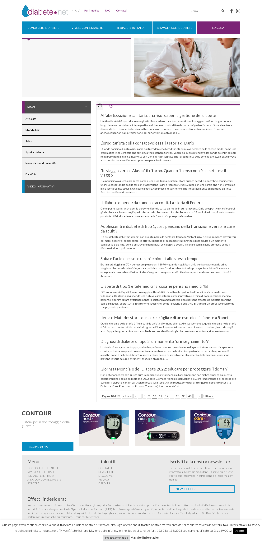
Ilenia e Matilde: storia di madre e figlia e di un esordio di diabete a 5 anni (164, 317)
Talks (29, 141)
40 (189, 396)
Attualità (31, 118)
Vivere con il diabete (87, 27)
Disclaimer (106, 475)
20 (177, 396)
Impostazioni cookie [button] (116, 537)
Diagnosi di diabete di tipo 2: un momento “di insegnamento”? (154, 341)
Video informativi (41, 186)
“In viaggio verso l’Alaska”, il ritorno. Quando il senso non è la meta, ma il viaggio (163, 172)
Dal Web (31, 174)
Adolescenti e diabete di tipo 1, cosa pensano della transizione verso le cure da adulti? (168, 228)
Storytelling (33, 129)
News (31, 107)
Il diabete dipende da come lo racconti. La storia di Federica (153, 202)
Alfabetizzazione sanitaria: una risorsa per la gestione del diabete (158, 115)
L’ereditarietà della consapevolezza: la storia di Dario (147, 142)
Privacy (104, 479)
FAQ (107, 10)
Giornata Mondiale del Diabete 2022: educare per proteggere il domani (164, 368)
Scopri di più (38, 446)
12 (166, 396)
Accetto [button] (240, 530)
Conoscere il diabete (43, 27)
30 (183, 396)
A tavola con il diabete (174, 27)
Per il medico (91, 10)
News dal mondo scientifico (42, 163)
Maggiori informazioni (145, 537)
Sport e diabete (35, 152)
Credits (104, 483)
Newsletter (106, 471)
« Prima (127, 396)
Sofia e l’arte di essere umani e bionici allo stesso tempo (150, 258)
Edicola (218, 27)
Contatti (121, 10)
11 (160, 396)
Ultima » (208, 396)
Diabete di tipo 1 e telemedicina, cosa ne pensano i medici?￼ (154, 286)
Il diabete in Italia (130, 27)
